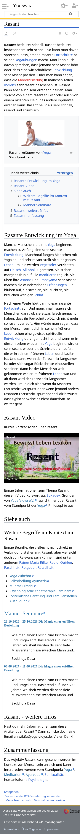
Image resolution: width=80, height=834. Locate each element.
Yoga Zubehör (20, 576)
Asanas (25, 280)
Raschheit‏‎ (12, 567)
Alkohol (29, 270)
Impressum (51, 829)
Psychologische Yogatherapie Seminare (40, 591)
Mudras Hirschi (21, 586)
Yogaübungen (26, 60)
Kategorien (11, 792)
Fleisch (15, 270)
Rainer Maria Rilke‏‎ (33, 562)
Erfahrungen (57, 285)
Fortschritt (12, 308)
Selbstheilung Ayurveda (28, 581)
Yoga (47, 152)
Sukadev (53, 495)
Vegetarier (48, 264)
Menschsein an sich (18, 800)
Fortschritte (63, 55)
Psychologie (37, 779)
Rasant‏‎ (10, 437)
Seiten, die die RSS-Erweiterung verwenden (33, 796)
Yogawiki (23, 5)
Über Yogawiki (31, 829)
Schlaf (38, 295)
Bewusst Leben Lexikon (49, 800)
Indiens (10, 85)
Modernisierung (30, 80)
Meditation (12, 774)
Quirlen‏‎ (66, 562)
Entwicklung (62, 70)
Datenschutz (11, 829)
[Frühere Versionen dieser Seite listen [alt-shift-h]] (67, 33)
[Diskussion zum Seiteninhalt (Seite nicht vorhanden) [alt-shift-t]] (14, 33)
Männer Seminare (23, 613)
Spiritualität (54, 774)
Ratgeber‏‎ (28, 567)
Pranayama (48, 280)
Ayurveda (33, 774)
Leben (9, 264)
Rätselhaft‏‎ (46, 567)
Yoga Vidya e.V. (22, 500)
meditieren (47, 275)
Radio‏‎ (53, 562)
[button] (41, 458)
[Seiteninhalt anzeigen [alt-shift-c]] (6, 33)
